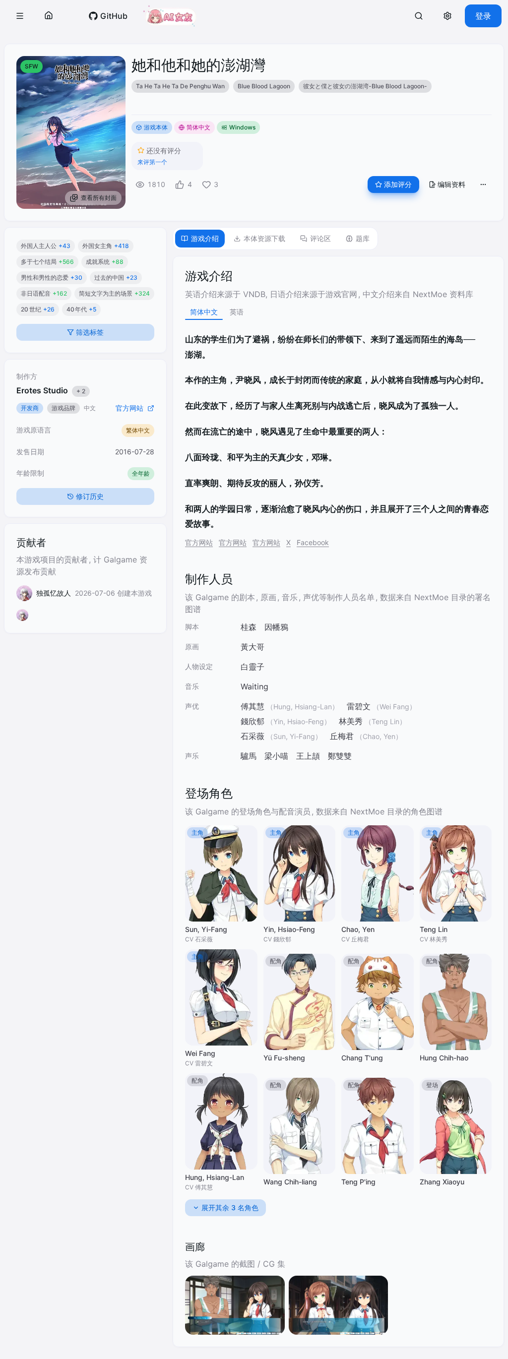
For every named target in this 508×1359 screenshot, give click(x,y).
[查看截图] (235, 1305)
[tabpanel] (338, 801)
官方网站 (199, 542)
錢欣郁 (252, 721)
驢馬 (248, 756)
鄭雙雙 (340, 756)
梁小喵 (276, 756)
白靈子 (252, 667)
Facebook (313, 542)
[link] (108, 15)
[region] (311, 86)
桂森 (248, 627)
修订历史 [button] (89, 512)
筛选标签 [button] (89, 348)
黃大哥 (252, 647)
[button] (19, 15)
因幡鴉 (276, 627)
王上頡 (308, 756)
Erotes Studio (50, 406)
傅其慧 (252, 706)
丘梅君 (342, 736)
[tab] (200, 238)
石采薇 (252, 736)
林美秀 (351, 721)
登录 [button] (483, 16)
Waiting (254, 686)
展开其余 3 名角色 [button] (229, 1207)
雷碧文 (359, 706)
